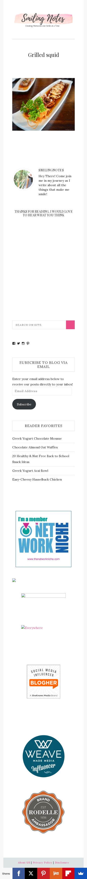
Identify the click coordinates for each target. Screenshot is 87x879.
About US (24, 862)
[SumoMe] (81, 873)
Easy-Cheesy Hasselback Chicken (37, 479)
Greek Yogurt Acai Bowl (30, 471)
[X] (31, 873)
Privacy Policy (42, 862)
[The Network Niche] (43, 539)
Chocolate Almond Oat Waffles (35, 447)
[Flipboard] (68, 873)
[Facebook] (18, 873)
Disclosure (62, 862)
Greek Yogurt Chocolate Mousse (37, 438)
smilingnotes (51, 170)
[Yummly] (56, 873)
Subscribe (24, 404)
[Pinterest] (43, 873)
